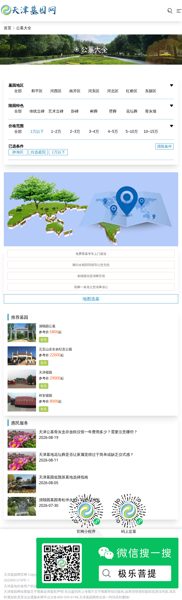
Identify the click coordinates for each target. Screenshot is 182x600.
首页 (7, 27)
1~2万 (56, 132)
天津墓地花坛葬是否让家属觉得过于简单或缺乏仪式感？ (86, 454)
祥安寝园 (45, 395)
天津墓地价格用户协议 (20, 586)
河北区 (112, 91)
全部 (18, 91)
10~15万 (151, 132)
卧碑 (75, 111)
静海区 (18, 152)
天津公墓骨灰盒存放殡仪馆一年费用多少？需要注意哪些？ (88, 431)
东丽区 (150, 91)
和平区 (37, 91)
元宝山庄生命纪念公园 (55, 349)
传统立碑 (37, 111)
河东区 (94, 91)
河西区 (56, 91)
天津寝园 (45, 372)
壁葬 (113, 111)
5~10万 (132, 132)
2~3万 (75, 132)
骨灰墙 (150, 111)
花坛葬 (131, 111)
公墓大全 (23, 27)
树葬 (94, 111)
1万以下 (37, 132)
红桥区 (131, 91)
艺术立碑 (56, 111)
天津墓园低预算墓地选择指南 (63, 477)
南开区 (75, 91)
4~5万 (113, 132)
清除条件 (164, 146)
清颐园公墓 (47, 326)
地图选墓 (91, 299)
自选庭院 (38, 152)
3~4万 (94, 132)
